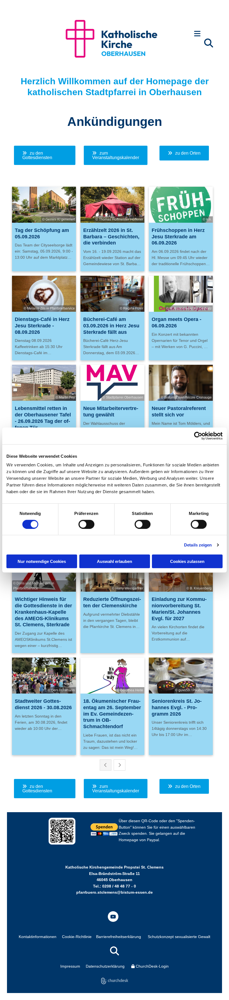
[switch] (86, 524)
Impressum (70, 966)
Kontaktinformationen (37, 936)
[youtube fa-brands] (113, 916)
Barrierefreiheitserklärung (118, 936)
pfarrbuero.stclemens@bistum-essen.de (114, 892)
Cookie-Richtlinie (77, 936)
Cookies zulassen (187, 561)
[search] (208, 43)
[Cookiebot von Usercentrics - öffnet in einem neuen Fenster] (198, 435)
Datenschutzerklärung (105, 966)
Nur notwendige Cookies (42, 561)
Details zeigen (198, 544)
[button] (197, 34)
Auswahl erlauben (114, 561)
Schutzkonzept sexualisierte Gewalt (179, 936)
